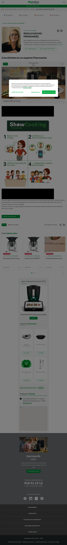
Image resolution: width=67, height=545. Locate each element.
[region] (33, 88)
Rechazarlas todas (35, 92)
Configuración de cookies (17, 92)
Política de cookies (27, 87)
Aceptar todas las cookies (49, 92)
